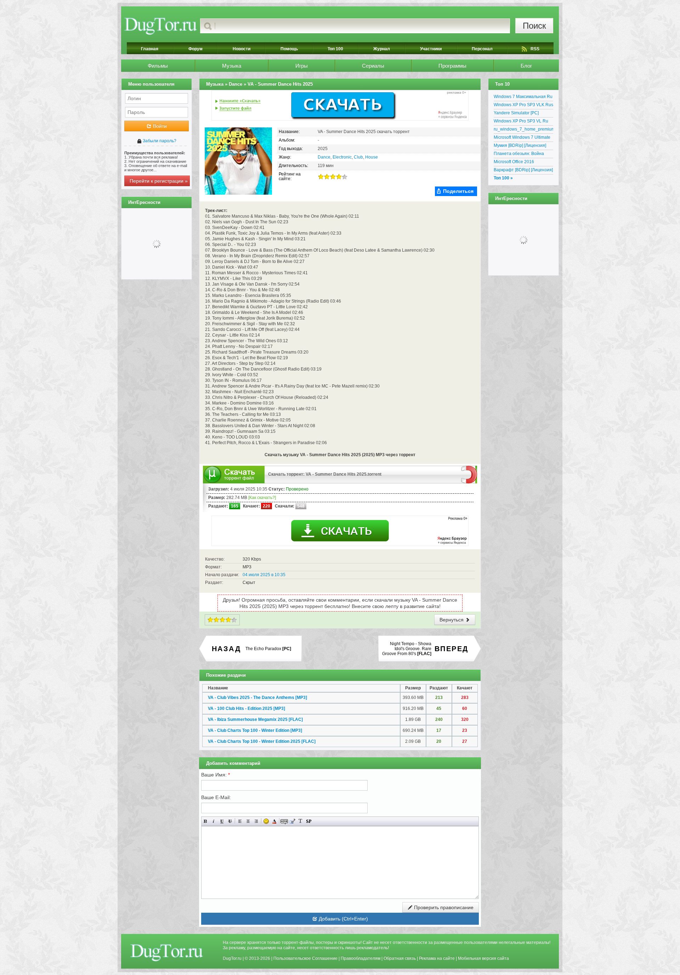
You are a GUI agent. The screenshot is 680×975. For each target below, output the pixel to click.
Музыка (231, 66)
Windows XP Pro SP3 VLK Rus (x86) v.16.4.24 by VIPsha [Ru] (523, 105)
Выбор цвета (274, 821)
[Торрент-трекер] (160, 25)
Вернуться (452, 620)
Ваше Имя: (215, 775)
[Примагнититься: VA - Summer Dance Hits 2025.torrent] (469, 474)
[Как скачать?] (262, 497)
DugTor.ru (232, 958)
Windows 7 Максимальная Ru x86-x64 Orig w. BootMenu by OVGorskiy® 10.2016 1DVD (523, 97)
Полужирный (206, 821)
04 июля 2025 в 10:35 (264, 574)
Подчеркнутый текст (222, 821)
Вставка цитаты (292, 821)
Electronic (342, 157)
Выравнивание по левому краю (240, 821)
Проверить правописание (443, 907)
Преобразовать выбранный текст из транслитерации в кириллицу (300, 821)
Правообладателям (360, 958)
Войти (159, 126)
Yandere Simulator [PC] (516, 112)
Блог (526, 66)
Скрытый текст (284, 821)
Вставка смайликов (266, 821)
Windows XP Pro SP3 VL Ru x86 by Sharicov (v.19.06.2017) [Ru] (523, 122)
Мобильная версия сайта (483, 958)
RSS (535, 48)
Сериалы (373, 66)
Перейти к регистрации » (159, 181)
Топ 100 (335, 48)
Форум (195, 48)
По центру (248, 821)
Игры (301, 66)
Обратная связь (400, 958)
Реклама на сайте (437, 958)
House (371, 157)
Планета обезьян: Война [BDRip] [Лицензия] (519, 154)
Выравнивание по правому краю (256, 821)
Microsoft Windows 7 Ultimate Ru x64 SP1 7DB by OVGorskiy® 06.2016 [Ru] (522, 138)
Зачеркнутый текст (230, 821)
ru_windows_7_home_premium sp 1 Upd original (523, 130)
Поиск (534, 25)
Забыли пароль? (159, 140)
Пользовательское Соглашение (305, 958)
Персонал (482, 48)
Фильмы (158, 66)
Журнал (381, 48)
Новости (241, 48)
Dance (324, 157)
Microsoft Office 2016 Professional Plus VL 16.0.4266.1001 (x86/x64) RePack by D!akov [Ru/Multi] (521, 162)
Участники (431, 48)
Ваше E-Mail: (216, 797)
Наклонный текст (214, 821)
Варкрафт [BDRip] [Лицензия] (523, 169)
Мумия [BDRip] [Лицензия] (520, 145)
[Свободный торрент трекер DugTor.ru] (166, 952)
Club (358, 157)
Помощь (289, 48)
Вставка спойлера (309, 821)
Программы (452, 66)
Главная (149, 48)
